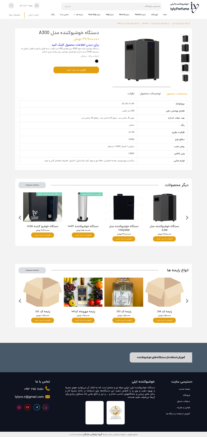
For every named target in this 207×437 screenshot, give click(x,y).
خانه (165, 14)
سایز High (110, 14)
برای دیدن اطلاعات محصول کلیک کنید (75, 45)
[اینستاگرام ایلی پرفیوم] (46, 407)
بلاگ (53, 14)
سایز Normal (124, 14)
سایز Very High (94, 14)
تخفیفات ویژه (14, 15)
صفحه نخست (184, 389)
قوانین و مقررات (183, 407)
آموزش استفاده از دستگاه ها (180, 413)
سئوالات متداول (183, 401)
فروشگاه (154, 14)
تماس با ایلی (33, 15)
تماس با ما (64, 14)
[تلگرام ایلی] (37, 407)
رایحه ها (79, 14)
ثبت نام (23, 5)
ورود (30, 5)
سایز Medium (140, 14)
